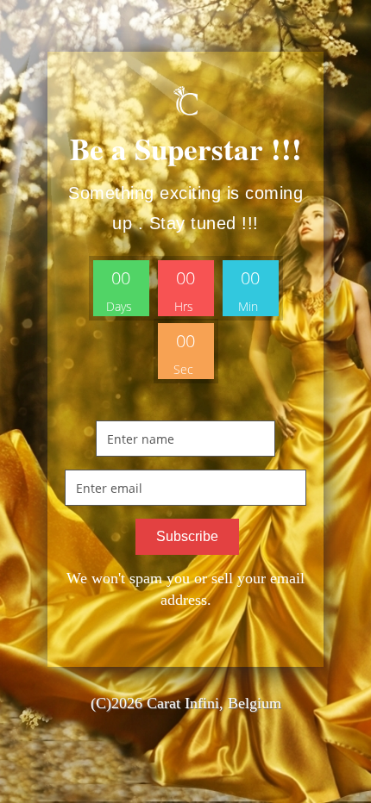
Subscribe (187, 536)
